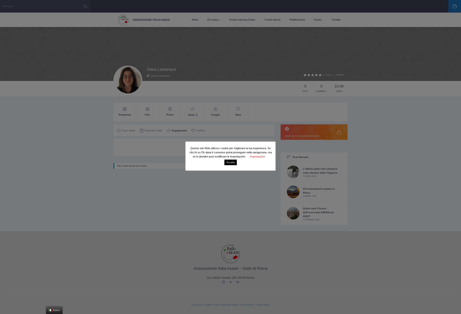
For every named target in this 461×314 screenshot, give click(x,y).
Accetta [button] (231, 162)
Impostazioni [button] (257, 156)
